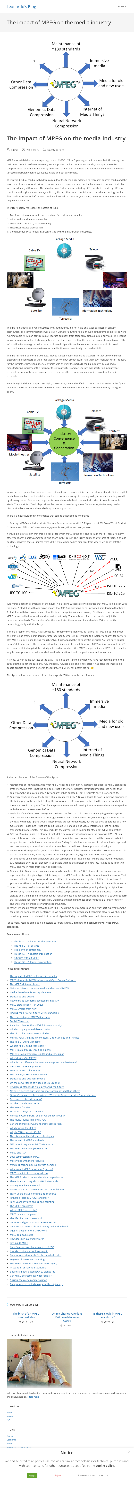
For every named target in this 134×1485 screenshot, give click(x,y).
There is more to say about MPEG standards (34, 1181)
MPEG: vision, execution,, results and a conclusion (37, 1053)
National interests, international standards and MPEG (39, 988)
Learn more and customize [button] (93, 1475)
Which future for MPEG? (23, 1128)
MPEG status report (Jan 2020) (26, 1004)
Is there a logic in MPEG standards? (107, 1315)
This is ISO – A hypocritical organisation (35, 941)
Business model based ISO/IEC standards (32, 1271)
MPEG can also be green (23, 1214)
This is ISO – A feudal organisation (32, 962)
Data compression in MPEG (25, 1156)
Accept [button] (32, 1475)
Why (12, 1210)
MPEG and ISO (18, 1152)
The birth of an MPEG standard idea (29, 1033)
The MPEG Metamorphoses (25, 984)
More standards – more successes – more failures (37, 1189)
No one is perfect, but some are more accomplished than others (45, 1091)
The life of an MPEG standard (26, 1218)
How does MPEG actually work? (27, 1238)
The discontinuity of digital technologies (32, 1136)
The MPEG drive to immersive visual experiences (36, 1177)
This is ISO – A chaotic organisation (33, 953)
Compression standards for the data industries (35, 1255)
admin (15, 149)
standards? (42, 1197)
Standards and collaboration (25, 1070)
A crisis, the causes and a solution (28, 1279)
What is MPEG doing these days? (27, 1045)
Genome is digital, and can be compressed (33, 1222)
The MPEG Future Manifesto (25, 1041)
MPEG (10, 1416)
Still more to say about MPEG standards (31, 1144)
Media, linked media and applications (30, 992)
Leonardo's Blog (21, 6)
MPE (31, 1197)
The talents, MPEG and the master (28, 1074)
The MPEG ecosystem (21, 1205)
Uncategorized (56, 149)
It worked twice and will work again (29, 1251)
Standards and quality (22, 996)
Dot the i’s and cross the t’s (24, 1103)
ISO (8, 1420)
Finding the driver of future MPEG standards (34, 1012)
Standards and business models (27, 1078)
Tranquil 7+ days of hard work (26, 1111)
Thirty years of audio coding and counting (33, 1193)
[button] (129, 1452)
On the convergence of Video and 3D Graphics (35, 1082)
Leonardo (11, 1439)
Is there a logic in (19, 1197)
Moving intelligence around (25, 1185)
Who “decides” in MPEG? (23, 1058)
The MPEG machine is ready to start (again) (33, 1263)
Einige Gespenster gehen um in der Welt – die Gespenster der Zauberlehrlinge (53, 1095)
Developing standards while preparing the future (37, 1086)
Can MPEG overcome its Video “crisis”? (30, 1275)
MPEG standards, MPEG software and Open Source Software (43, 980)
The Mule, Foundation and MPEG (28, 1119)
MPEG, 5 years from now (23, 1008)
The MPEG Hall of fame (26, 945)
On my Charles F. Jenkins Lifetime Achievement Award (67, 1317)
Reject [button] (58, 1475)
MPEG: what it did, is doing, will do (29, 1173)
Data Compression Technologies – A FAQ (32, 1247)
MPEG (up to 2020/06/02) (19, 1447)
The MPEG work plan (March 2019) (28, 1148)
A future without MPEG (26, 957)
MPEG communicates (21, 1234)
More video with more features (27, 1160)
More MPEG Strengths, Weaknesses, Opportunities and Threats (44, 1037)
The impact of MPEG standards (27, 1140)
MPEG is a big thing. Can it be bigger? (30, 1049)
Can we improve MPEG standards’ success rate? (36, 1123)
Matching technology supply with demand (33, 1164)
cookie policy (105, 1466)
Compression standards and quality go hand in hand (39, 1226)
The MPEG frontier (20, 1107)
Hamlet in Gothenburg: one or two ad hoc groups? (37, 1115)
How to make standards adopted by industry (34, 1000)
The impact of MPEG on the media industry (33, 976)
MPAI (9, 1412)
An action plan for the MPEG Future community (36, 1025)
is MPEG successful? (26, 1210)
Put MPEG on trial (19, 1021)
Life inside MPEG (19, 1242)
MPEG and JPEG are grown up (26, 1066)
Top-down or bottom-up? (27, 949)
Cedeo (10, 1435)
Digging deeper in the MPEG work (28, 1230)
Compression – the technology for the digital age (36, 1284)
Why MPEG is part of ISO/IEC (25, 1132)
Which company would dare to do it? (30, 1029)
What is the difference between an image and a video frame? (43, 1062)
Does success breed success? (26, 1099)
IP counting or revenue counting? (28, 1267)
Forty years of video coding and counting (32, 1201)
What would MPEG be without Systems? (31, 1169)
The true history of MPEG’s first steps (30, 1017)
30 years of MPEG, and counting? (28, 1259)
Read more (33, 1396)
